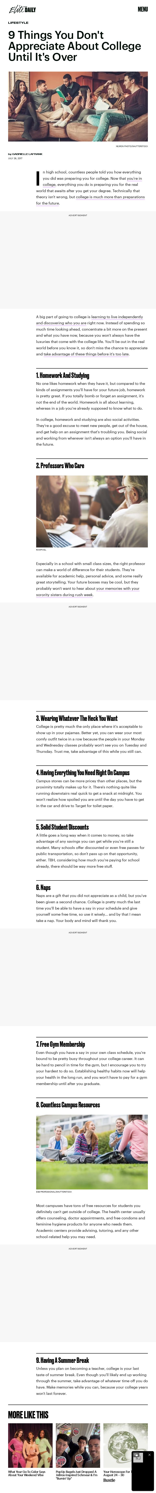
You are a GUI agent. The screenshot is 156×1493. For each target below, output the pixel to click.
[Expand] (136, 1454)
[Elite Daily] (22, 9)
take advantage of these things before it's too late (86, 354)
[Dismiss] (149, 1454)
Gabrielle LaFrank (27, 154)
